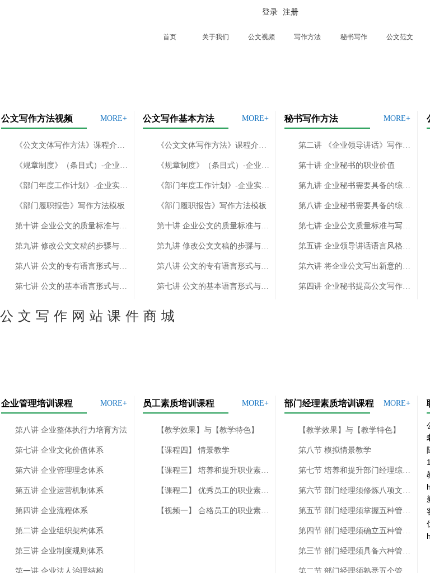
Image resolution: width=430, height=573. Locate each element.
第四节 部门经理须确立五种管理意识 (355, 531)
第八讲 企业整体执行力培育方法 (71, 430)
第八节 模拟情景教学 (334, 450)
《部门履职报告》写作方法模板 (70, 205)
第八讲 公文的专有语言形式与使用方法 (72, 266)
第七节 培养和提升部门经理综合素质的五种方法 (355, 470)
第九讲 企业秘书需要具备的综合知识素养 (355, 185)
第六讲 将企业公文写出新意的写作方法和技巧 (355, 266)
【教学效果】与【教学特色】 (208, 430)
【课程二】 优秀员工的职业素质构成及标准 (213, 490)
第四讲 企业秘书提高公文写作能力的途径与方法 (355, 286)
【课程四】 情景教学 (193, 450)
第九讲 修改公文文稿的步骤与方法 (72, 246)
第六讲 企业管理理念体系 (59, 470)
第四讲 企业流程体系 (51, 510)
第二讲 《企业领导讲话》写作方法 (355, 145)
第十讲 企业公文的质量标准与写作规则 (72, 226)
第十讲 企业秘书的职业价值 (346, 165)
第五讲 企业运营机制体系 (59, 490)
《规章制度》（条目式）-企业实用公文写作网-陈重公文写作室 (72, 165)
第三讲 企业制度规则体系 (59, 551)
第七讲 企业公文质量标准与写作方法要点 (355, 226)
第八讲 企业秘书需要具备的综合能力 (355, 205)
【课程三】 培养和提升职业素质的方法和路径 (213, 470)
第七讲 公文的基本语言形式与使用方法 (72, 286)
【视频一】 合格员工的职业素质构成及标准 (213, 510)
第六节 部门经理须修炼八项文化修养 (355, 490)
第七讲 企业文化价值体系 (59, 450)
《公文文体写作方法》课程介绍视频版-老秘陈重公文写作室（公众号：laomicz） (72, 145)
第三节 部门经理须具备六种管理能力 (355, 551)
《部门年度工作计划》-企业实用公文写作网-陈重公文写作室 (72, 185)
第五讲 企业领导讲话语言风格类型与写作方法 (355, 246)
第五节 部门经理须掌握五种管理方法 (355, 510)
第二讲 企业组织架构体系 (59, 531)
